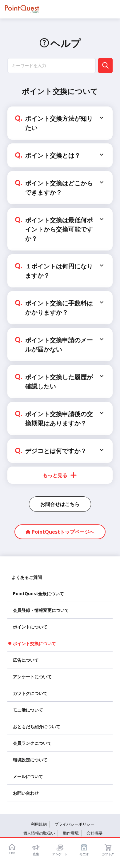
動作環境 (71, 833)
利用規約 (39, 824)
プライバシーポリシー (74, 824)
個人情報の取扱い (39, 833)
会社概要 (94, 833)
